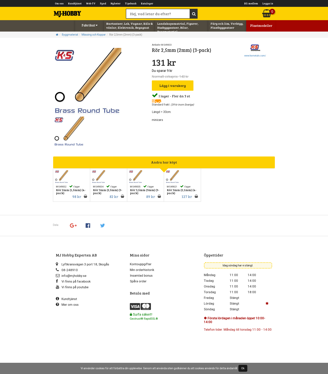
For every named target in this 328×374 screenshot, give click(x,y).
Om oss (59, 3)
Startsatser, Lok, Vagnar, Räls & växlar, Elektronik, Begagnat (129, 25)
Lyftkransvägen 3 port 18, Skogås (85, 264)
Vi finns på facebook (76, 281)
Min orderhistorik (142, 270)
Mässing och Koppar (94, 34)
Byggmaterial (70, 34)
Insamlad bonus (141, 275)
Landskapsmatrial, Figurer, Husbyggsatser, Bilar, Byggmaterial (177, 27)
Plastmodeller (261, 25)
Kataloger (147, 3)
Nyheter (115, 3)
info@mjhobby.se (74, 276)
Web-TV (90, 3)
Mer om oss (70, 305)
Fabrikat (89, 25)
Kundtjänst (75, 3)
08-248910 (70, 270)
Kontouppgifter (140, 264)
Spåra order (138, 281)
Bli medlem (251, 3)
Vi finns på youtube (75, 287)
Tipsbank (130, 3)
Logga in (267, 3)
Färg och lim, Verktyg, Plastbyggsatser (227, 25)
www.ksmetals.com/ (255, 55)
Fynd (103, 3)
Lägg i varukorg (172, 85)
